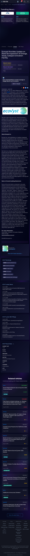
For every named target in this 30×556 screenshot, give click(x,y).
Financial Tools (18, 539)
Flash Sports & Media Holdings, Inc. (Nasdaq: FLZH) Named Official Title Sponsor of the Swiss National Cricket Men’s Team (14, 403)
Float (4, 349)
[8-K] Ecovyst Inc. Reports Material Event (11, 323)
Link (3, 362)
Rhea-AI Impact (7, 63)
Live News (18, 537)
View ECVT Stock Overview (15, 253)
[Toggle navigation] (27, 1)
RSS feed (25, 523)
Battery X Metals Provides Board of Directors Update (15, 464)
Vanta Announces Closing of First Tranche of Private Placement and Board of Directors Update (15, 479)
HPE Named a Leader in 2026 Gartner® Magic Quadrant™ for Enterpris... (22, 20)
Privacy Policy (11, 527)
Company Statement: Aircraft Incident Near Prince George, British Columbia (14, 505)
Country (5, 364)
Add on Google (16, 83)
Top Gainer (24, 385)
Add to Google (26, 529)
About (4, 523)
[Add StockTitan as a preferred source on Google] (27, 87)
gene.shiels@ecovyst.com (8, 235)
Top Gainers (18, 525)
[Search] (24, 1)
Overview (4, 46)
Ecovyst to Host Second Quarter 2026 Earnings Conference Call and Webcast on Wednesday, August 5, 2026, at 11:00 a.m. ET (15, 294)
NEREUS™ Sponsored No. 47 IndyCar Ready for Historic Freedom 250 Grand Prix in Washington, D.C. (14, 415)
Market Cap (6, 346)
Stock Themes (18, 535)
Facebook (26, 525)
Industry (5, 353)
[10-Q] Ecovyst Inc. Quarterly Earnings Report (13, 320)
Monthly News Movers (18, 530)
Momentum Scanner (18, 533)
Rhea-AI (4, 531)
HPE (17, 16)
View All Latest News (14, 515)
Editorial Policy (4, 527)
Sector (4, 357)
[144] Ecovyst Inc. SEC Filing (9, 332)
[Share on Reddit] (23, 87)
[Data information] (13, 343)
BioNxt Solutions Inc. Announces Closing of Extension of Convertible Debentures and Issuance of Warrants (14, 439)
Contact (4, 525)
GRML (2, 16)
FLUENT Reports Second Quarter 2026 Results (13, 451)
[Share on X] (21, 87)
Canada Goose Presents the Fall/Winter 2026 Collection (15, 427)
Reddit (25, 527)
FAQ (4, 529)
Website (5, 361)
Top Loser (24, 399)
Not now (25, 83)
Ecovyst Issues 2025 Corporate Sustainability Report (14, 305)
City (4, 368)
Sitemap (4, 532)
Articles (18, 523)
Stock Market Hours (18, 541)
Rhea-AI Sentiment (8, 67)
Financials (10, 46)
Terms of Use (11, 523)
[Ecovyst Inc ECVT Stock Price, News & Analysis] (5, 248)
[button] (17, 1)
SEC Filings (21, 46)
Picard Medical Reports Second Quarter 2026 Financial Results (15, 388)
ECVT (8, 92)
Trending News (7, 9)
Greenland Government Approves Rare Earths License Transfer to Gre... (7, 20)
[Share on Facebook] (25, 87)
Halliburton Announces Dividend (11, 492)
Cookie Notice (11, 525)
